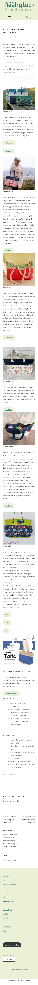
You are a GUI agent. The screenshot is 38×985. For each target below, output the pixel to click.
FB (6, 631)
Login (4, 931)
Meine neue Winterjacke (10, 844)
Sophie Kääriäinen (18, 36)
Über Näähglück (7, 910)
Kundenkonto (7, 927)
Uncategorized (11, 774)
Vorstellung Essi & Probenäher (9, 819)
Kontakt (5, 914)
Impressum (6, 876)
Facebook (8, 151)
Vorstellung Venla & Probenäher (28, 819)
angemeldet (14, 799)
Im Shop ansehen (11, 694)
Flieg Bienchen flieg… (9, 841)
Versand (5, 893)
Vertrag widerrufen (12, 945)
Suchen (9, 959)
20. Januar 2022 (7, 36)
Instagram (9, 143)
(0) (30, 18)
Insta (7, 622)
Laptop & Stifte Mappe (10, 835)
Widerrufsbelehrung (9, 901)
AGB (4, 880)
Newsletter (6, 918)
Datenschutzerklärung (10, 884)
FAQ (4, 897)
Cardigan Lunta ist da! (9, 847)
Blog (7, 614)
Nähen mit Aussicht (9, 837)
